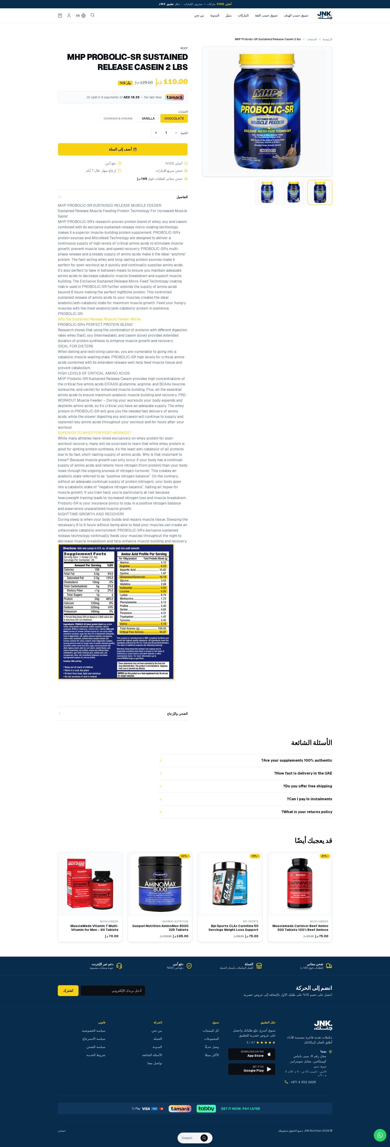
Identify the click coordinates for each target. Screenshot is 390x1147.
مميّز (229, 15)
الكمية (184, 133)
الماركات (243, 15)
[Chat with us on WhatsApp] (380, 1135)
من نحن (199, 15)
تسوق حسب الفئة (266, 15)
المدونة (214, 15)
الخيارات (183, 111)
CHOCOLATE (174, 118)
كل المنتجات (211, 1031)
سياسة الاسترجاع (94, 1039)
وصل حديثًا (212, 1047)
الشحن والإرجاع (177, 714)
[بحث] (92, 15)
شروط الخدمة (95, 1055)
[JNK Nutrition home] (324, 16)
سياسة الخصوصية (93, 1031)
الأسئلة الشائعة (152, 1055)
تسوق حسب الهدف (296, 15)
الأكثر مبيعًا (212, 1055)
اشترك (68, 990)
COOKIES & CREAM (118, 118)
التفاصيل (182, 197)
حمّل (169, 4)
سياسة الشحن (95, 1047)
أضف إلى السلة (120, 149)
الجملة (157, 1039)
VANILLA (148, 118)
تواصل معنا (154, 1063)
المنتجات (312, 39)
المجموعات (211, 1039)
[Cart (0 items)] (60, 15)
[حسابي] (69, 15)
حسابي (62, 1131)
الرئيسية (327, 39)
